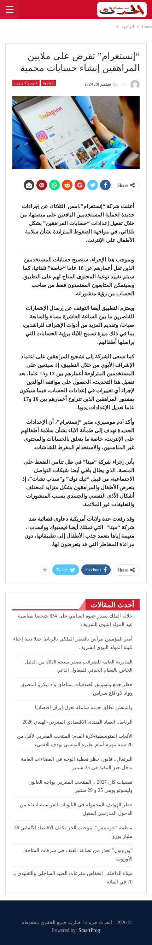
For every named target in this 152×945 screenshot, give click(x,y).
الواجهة (48, 83)
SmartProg (89, 930)
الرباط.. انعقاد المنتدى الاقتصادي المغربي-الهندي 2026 (78, 722)
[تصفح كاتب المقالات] (135, 84)
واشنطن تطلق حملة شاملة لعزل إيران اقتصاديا (84, 707)
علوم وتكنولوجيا (25, 83)
